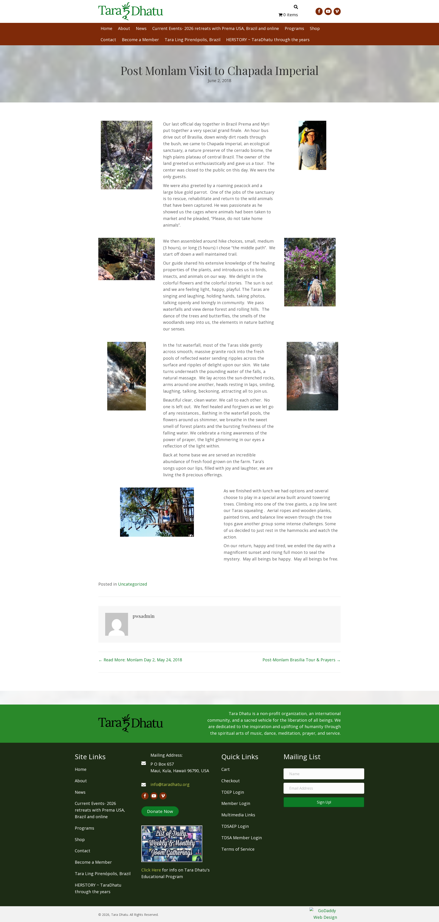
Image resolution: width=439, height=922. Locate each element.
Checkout (230, 780)
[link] (106, 28)
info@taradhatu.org (170, 784)
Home (80, 769)
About (81, 780)
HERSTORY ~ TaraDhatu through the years (98, 888)
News (80, 792)
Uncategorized (132, 584)
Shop (80, 839)
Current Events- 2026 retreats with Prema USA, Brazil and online (100, 810)
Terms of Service (237, 849)
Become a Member (93, 862)
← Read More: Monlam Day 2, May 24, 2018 (140, 659)
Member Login (235, 803)
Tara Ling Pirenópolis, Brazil (103, 873)
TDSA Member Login (241, 837)
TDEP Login (232, 792)
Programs (84, 828)
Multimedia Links (238, 814)
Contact (82, 850)
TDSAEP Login (235, 826)
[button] (160, 811)
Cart (225, 769)
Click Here (151, 870)
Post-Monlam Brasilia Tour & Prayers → (301, 659)
